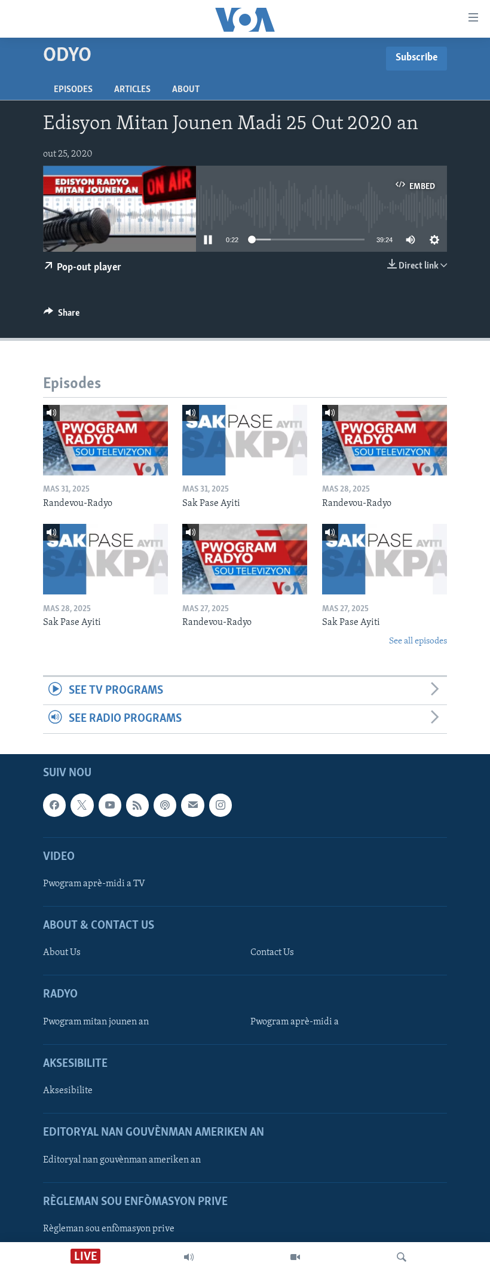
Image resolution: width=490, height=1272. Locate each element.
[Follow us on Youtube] (110, 805)
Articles (132, 89)
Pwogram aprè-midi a (294, 1021)
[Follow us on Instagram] (220, 805)
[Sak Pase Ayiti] (244, 440)
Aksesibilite (68, 1091)
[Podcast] (165, 805)
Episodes (73, 89)
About (186, 89)
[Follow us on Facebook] (54, 805)
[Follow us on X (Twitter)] (82, 805)
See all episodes (418, 641)
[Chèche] (401, 1257)
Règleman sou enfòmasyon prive (108, 1228)
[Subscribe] (192, 805)
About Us (62, 952)
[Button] (61, 315)
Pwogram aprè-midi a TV (94, 883)
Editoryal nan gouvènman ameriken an (122, 1159)
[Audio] (189, 1257)
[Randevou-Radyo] (105, 440)
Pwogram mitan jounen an (96, 1021)
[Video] (295, 1257)
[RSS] (137, 805)
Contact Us (272, 952)
